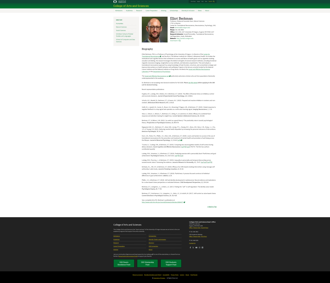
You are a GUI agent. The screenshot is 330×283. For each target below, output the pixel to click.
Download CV (174, 41)
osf (188, 147)
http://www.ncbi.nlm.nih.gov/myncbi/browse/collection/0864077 (162, 202)
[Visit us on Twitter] (193, 248)
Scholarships (174, 11)
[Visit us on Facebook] (190, 248)
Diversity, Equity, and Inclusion (157, 239)
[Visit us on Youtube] (196, 248)
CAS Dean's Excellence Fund (124, 263)
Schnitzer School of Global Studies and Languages (124, 35)
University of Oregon (159, 278)
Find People (193, 275)
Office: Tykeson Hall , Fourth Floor (198, 228)
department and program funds (128, 256)
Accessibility (166, 275)
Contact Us (192, 243)
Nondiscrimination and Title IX (152, 275)
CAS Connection (153, 246)
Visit (202, 1)
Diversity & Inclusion (188, 11)
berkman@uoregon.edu (182, 28)
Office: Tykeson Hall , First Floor (198, 236)
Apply (198, 1)
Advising (163, 11)
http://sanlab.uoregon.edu (185, 38)
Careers (182, 275)
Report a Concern (138, 275)
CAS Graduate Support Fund (171, 263)
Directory (119, 20)
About (207, 11)
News (200, 11)
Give (206, 1)
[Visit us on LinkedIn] (202, 248)
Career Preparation (151, 11)
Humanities (119, 24)
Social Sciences (121, 30)
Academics (129, 11)
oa (202, 162)
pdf (179, 140)
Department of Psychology (161, 72)
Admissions (118, 11)
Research (139, 11)
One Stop (193, 1)
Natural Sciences (121, 27)
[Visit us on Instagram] (199, 248)
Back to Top (213, 207)
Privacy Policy (175, 275)
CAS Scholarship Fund (147, 263)
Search (210, 1)
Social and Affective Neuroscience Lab (157, 76)
